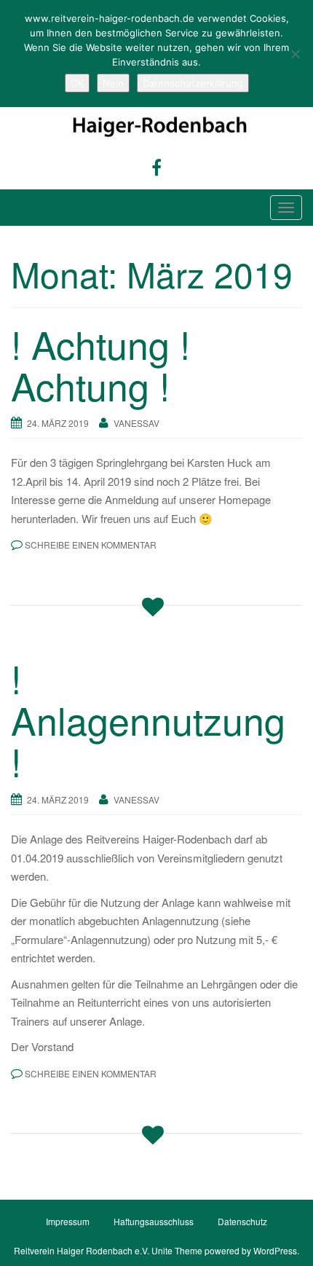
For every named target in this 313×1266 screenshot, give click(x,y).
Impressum (68, 1221)
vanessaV (136, 423)
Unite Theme (176, 1250)
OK (77, 83)
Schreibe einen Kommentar (90, 544)
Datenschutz (242, 1221)
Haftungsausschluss (154, 1221)
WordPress (275, 1250)
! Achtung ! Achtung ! (100, 364)
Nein (113, 83)
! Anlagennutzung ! (148, 719)
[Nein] (295, 54)
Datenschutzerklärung (193, 83)
